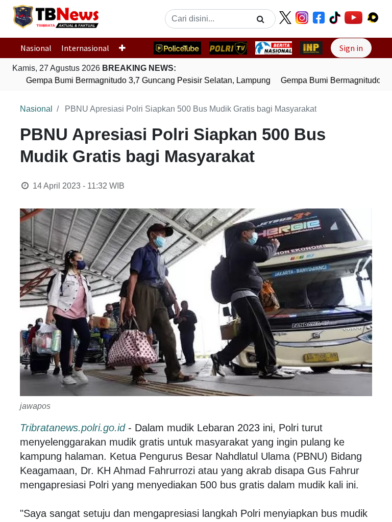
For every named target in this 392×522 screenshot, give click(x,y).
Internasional (85, 48)
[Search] (261, 19)
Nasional (36, 48)
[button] (126, 48)
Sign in (351, 48)
